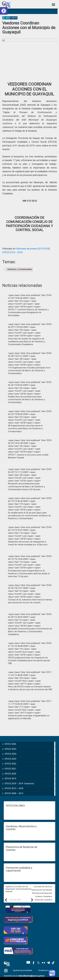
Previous (6, 900)
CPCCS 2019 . (11, 778)
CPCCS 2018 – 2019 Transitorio (19, 783)
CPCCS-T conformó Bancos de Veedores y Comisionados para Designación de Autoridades (28, 312)
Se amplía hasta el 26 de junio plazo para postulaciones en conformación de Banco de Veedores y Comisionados (29, 516)
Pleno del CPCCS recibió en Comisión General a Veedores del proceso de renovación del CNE (30, 688)
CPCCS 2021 (10, 768)
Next (32, 900)
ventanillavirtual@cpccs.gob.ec (31, 976)
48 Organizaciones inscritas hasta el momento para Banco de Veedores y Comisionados (25, 428)
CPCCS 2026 (10, 744)
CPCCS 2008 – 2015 (14, 793)
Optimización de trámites (41, 890)
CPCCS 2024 (10, 754)
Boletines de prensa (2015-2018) (33, 248)
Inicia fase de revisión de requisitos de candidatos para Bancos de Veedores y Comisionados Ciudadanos (26, 342)
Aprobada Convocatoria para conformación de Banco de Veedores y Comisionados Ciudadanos (30, 631)
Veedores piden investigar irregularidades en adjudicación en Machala (29, 717)
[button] (3, 11)
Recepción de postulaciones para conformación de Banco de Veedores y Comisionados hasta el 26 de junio (26, 486)
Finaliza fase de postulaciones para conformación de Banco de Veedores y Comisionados (26, 399)
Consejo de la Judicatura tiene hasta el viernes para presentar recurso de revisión (30, 601)
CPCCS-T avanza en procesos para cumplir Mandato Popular (28, 456)
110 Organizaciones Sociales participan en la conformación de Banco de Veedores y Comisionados (29, 371)
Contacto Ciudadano (43, 896)
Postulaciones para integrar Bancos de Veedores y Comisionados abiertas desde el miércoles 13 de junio (29, 574)
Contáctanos (43, 970)
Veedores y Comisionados (19, 269)
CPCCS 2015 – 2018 (14, 788)
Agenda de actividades (22, 970)
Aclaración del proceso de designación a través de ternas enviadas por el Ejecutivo (28, 543)
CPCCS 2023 (10, 759)
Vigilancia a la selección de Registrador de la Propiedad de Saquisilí (18, 888)
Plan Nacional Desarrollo (42, 893)
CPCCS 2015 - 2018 (12, 252)
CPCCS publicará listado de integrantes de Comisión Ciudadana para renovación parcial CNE (29, 660)
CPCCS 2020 (10, 773)
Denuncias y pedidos (43, 900)
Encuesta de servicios (43, 886)
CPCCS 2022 (10, 763)
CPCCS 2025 (10, 749)
